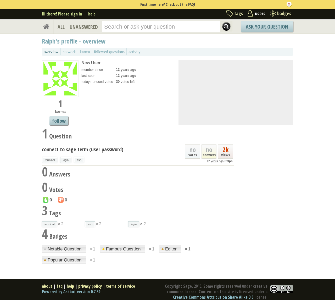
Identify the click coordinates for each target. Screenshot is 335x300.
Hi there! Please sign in (62, 14)
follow (59, 120)
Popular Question (63, 260)
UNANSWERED (84, 26)
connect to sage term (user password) (82, 149)
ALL (61, 26)
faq (60, 286)
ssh (79, 160)
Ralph (229, 161)
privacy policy (90, 286)
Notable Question (63, 249)
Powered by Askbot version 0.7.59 (71, 291)
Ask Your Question (267, 26)
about (47, 286)
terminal (50, 160)
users (260, 13)
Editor (169, 249)
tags (238, 13)
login (66, 160)
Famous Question (122, 249)
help (92, 14)
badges (284, 13)
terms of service (120, 286)
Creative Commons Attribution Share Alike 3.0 (213, 297)
